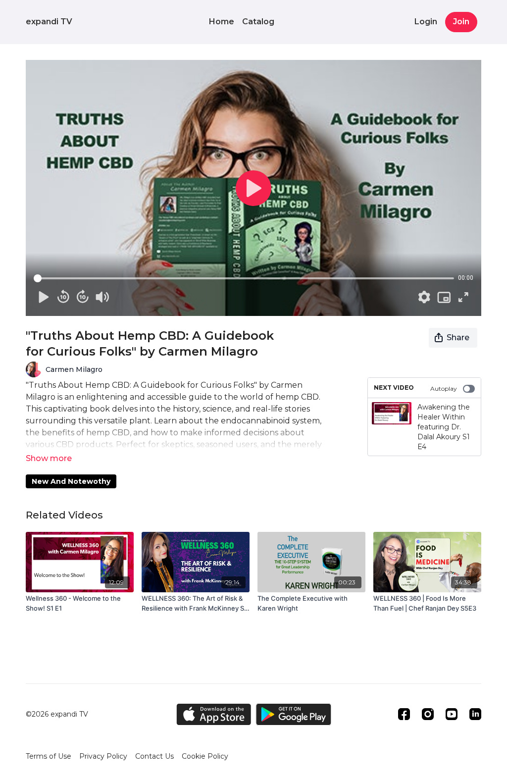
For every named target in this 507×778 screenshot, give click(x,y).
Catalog (258, 21)
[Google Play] (293, 714)
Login (425, 21)
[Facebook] (404, 714)
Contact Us (154, 756)
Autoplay (443, 388)
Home (221, 21)
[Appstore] (214, 714)
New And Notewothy (71, 481)
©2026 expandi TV (57, 714)
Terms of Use (48, 756)
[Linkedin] (475, 714)
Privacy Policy (103, 756)
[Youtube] (451, 714)
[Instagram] (428, 714)
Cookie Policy (205, 756)
